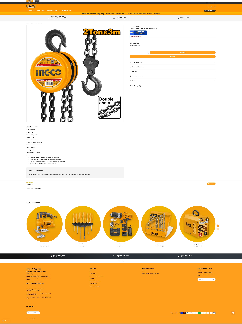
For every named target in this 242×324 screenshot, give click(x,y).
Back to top (121, 260)
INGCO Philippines (32, 318)
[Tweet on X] (134, 85)
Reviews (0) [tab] (37, 126)
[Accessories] (159, 224)
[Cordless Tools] (121, 224)
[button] (214, 6)
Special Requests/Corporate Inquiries (150, 273)
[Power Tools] (45, 224)
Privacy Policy (93, 273)
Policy (214, 2)
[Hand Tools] (83, 224)
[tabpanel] (75, 146)
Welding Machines (197, 244)
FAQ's (91, 271)
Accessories (159, 244)
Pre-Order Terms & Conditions (97, 276)
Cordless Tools (121, 244)
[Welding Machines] (197, 224)
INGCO (131, 26)
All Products (208, 2)
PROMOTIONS (40, 10)
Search (143, 271)
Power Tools (44, 244)
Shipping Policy (93, 283)
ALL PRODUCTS (30, 10)
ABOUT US (57, 10)
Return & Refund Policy (95, 281)
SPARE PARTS (50, 10)
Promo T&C (92, 278)
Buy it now (172, 56)
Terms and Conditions (95, 286)
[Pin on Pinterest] (140, 85)
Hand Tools (82, 244)
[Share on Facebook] (137, 85)
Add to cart (182, 52)
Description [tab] (29, 126)
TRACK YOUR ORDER (66, 10)
